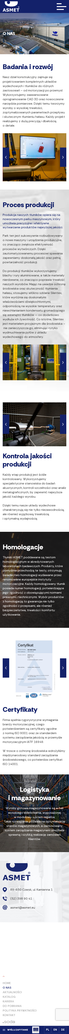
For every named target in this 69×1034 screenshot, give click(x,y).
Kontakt (9, 1015)
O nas (7, 987)
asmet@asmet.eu (22, 908)
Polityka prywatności (20, 1010)
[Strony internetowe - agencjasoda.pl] (9, 1021)
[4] (34, 668)
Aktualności (12, 992)
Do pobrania (12, 1006)
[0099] (34, 362)
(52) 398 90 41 (21, 899)
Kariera (8, 1001)
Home (7, 983)
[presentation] (6, 157)
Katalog (9, 996)
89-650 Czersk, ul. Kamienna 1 (31, 890)
